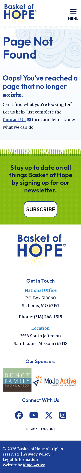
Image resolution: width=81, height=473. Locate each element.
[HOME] (40, 250)
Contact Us (17, 119)
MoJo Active (34, 465)
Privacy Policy (36, 454)
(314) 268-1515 (48, 316)
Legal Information (20, 459)
